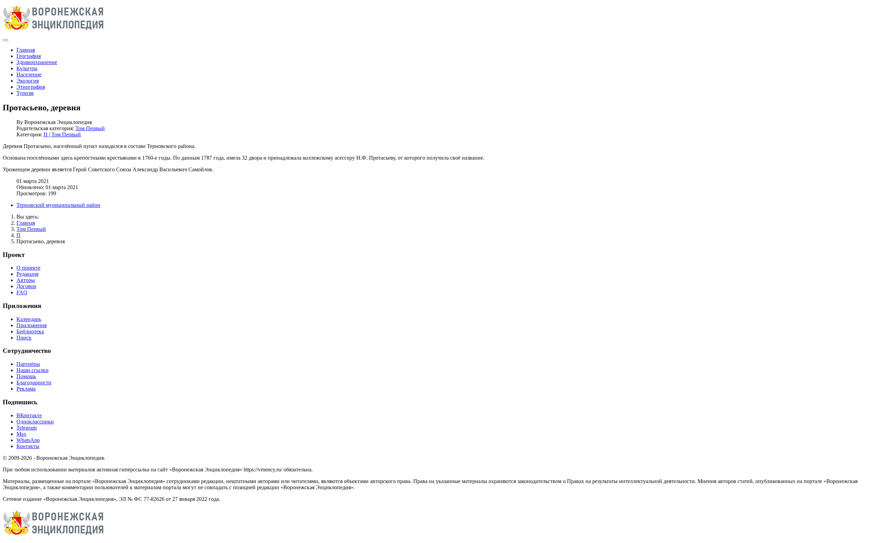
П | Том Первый (62, 134)
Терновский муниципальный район (58, 205)
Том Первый (90, 128)
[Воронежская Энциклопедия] (53, 32)
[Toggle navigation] (5, 40)
